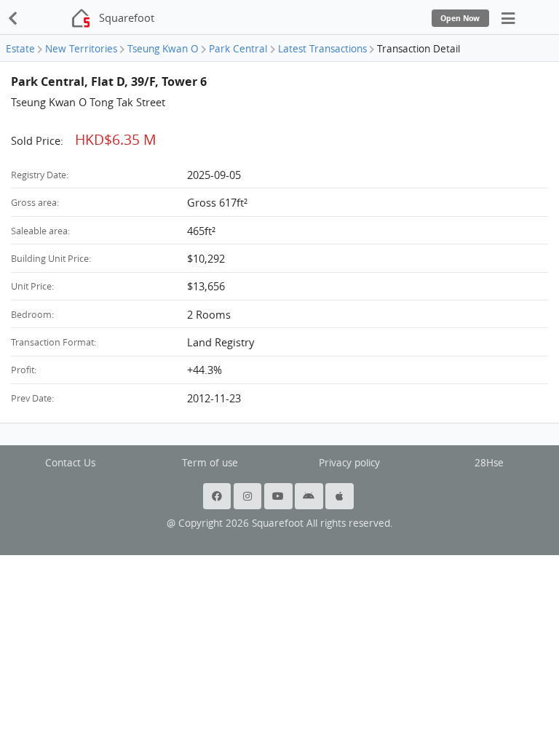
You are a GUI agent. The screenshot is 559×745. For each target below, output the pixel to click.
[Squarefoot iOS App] (340, 496)
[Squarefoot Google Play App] (310, 496)
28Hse (489, 462)
